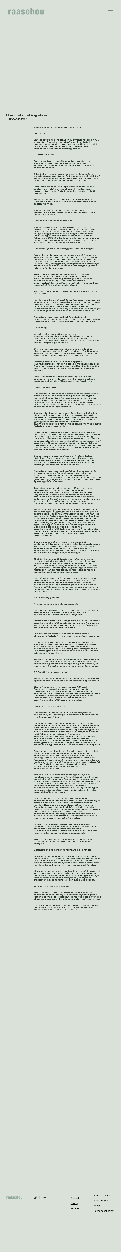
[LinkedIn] (44, 1197)
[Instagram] (35, 1197)
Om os (74, 1203)
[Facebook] (39, 1197)
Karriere (75, 1208)
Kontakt (75, 1198)
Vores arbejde (101, 1200)
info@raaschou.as (66, 909)
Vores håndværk (102, 1195)
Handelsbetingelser (104, 1211)
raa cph (97, 1205)
